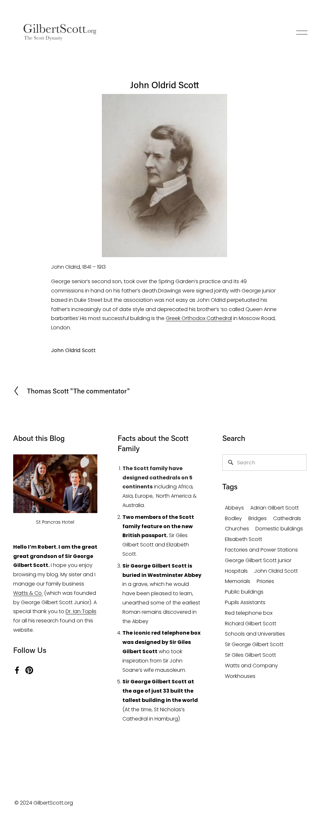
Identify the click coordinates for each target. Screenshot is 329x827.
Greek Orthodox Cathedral (199, 318)
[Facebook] (17, 670)
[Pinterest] (29, 670)
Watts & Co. (28, 593)
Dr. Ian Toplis (81, 611)
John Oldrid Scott (73, 350)
